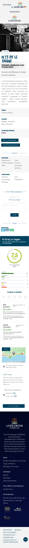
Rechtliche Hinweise (9, 532)
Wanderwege (6, 478)
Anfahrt (6, 349)
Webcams (5, 475)
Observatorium (8, 537)
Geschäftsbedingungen (10, 542)
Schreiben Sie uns (8, 489)
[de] (25, 7)
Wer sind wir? (7, 530)
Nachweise (17, 530)
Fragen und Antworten (9, 463)
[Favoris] (18, 7)
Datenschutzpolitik (9, 540)
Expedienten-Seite (9, 535)
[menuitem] (6, 4)
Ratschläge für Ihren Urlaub (10, 466)
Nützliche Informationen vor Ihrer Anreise (14, 461)
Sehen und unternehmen (9, 481)
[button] (21, 7)
